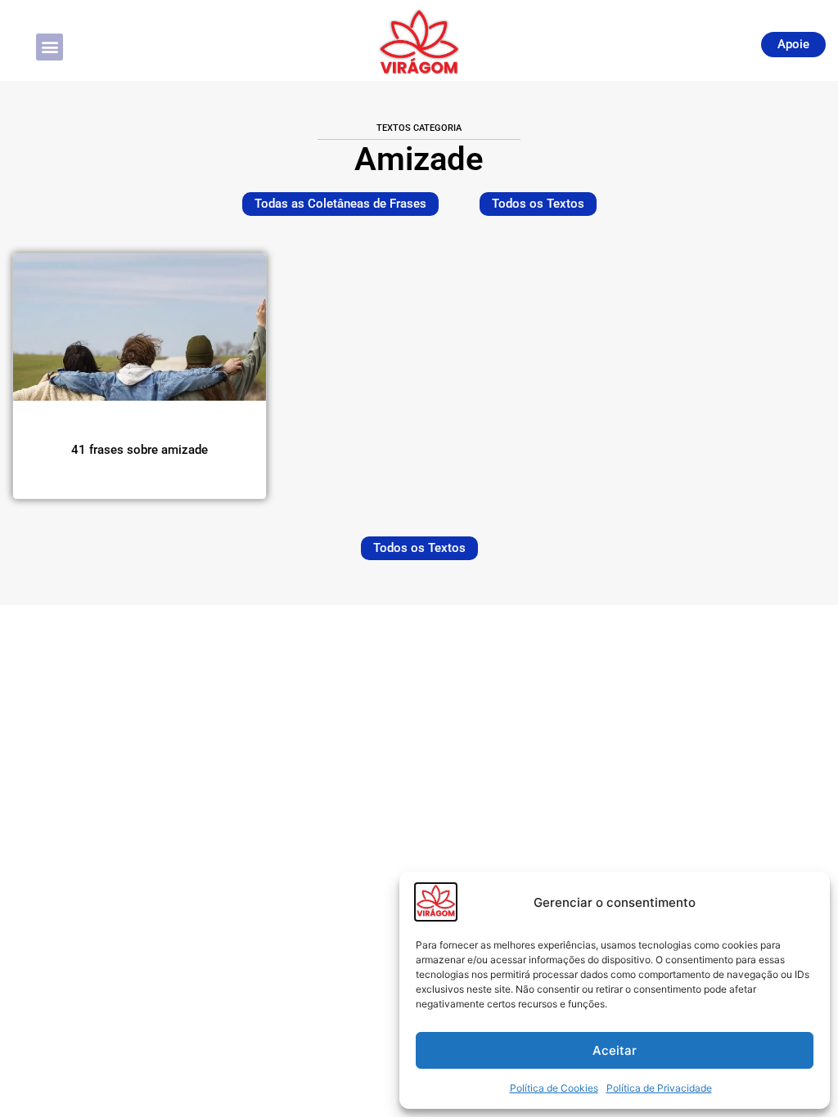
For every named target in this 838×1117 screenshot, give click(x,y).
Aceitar (614, 1050)
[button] (49, 47)
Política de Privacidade (659, 1088)
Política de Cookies (554, 1088)
